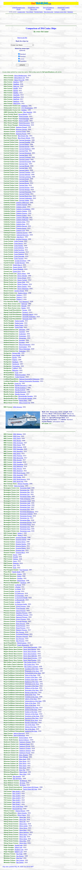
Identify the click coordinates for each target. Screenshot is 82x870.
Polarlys (14, 359)
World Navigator (24, 118)
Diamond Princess (22, 617)
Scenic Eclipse (23, 737)
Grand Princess (21, 606)
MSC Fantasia (17, 447)
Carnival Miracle (24, 166)
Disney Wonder (22, 276)
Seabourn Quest (24, 744)
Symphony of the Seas (32, 716)
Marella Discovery (20, 392)
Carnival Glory (23, 164)
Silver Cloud (23, 772)
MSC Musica (17, 440)
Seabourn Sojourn (25, 742)
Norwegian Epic (25, 509)
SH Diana (23, 785)
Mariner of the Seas (31, 692)
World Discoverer (24, 123)
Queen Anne (17, 271)
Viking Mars (23, 830)
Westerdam (22, 338)
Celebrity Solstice (21, 211)
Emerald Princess (21, 621)
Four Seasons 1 (24, 301)
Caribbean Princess (22, 615)
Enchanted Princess (22, 634)
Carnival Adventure (25, 153)
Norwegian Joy (24, 518)
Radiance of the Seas (31, 682)
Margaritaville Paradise (25, 396)
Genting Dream (19, 291)
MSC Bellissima (18, 466)
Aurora (15, 555)
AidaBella (16, 84)
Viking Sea (22, 819)
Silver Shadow (23, 755)
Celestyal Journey (22, 232)
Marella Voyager (20, 394)
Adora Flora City (19, 80)
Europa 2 (25, 312)
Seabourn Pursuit (24, 752)
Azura (15, 561)
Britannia (16, 563)
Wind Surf (19, 858)
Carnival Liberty (24, 170)
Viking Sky (22, 821)
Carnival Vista (23, 185)
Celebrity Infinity (21, 207)
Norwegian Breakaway (27, 511)
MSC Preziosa (17, 455)
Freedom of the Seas (31, 697)
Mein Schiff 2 (16, 802)
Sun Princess (20, 638)
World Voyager (23, 116)
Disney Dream (21, 278)
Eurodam (22, 342)
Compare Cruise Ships (60, 12)
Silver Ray (22, 770)
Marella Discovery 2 (21, 385)
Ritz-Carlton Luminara (31, 666)
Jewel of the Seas (30, 694)
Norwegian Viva (25, 527)
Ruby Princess (20, 623)
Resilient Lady (19, 849)
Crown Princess (21, 619)
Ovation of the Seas (31, 712)
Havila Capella (19, 321)
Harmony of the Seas (31, 714)
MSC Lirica (16, 436)
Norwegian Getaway (26, 514)
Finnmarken (16, 366)
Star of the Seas (30, 729)
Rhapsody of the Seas (32, 671)
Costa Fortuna (18, 241)
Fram (16, 372)
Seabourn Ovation (25, 748)
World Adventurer (24, 125)
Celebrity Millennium (22, 202)
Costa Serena (18, 243)
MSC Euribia (17, 477)
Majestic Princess (21, 630)
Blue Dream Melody (24, 138)
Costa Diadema (19, 254)
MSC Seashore (18, 470)
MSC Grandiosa (18, 464)
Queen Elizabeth (18, 269)
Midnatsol (15, 370)
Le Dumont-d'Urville (21, 597)
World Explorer (22, 643)
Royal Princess (20, 625)
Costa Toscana (19, 258)
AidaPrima (16, 97)
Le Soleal (18, 589)
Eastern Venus (22, 293)
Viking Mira (22, 841)
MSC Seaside (17, 460)
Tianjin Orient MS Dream (30, 787)
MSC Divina (17, 453)
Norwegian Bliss (25, 520)
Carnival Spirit (23, 155)
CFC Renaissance (27, 108)
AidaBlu (15, 88)
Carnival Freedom (24, 172)
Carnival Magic (23, 181)
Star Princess (20, 641)
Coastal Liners (21, 12)
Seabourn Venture (25, 750)
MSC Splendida (18, 449)
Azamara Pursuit (21, 133)
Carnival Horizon (24, 187)
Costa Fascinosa (19, 252)
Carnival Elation (24, 144)
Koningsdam (23, 347)
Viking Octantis (22, 813)
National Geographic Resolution (29, 381)
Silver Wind (22, 774)
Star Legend (20, 860)
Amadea (19, 578)
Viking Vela (22, 836)
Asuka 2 (20, 533)
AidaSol (15, 90)
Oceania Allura (20, 552)
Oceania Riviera (21, 548)
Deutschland (21, 580)
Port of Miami (29, 12)
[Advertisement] (41, 19)
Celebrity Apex (20, 224)
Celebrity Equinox (21, 213)
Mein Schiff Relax (17, 806)
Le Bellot (17, 602)
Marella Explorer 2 (21, 387)
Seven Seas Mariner (29, 649)
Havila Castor (19, 323)
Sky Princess (20, 632)
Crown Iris (17, 383)
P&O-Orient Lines (48, 12)
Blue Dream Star (23, 136)
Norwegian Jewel (25, 501)
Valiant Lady (18, 847)
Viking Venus (23, 828)
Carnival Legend (24, 159)
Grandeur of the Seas (32, 669)
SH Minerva (23, 780)
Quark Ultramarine (23, 645)
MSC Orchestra (18, 443)
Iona (14, 565)
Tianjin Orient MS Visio (30, 789)
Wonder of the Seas (31, 722)
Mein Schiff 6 (16, 798)
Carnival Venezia (24, 189)
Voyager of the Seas (31, 677)
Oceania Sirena (21, 542)
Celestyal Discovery (22, 235)
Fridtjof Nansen (20, 377)
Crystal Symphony (20, 260)
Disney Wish (21, 282)
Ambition (24, 110)
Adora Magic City (19, 77)
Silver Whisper (23, 757)
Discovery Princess (22, 636)
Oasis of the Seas (30, 703)
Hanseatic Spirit (27, 319)
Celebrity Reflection (22, 219)
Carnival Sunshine (25, 140)
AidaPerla (16, 99)
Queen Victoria (17, 267)
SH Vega (22, 783)
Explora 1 (19, 295)
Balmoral (24, 304)
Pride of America (25, 498)
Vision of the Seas (30, 675)
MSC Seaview (17, 462)
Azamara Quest (21, 131)
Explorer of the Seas (31, 679)
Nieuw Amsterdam (24, 344)
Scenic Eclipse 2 (24, 740)
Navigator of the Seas (32, 686)
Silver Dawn (22, 765)
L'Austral (17, 587)
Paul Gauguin (23, 570)
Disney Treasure (22, 284)
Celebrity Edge (21, 222)
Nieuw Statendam (24, 349)
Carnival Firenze (24, 194)
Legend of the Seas (31, 731)
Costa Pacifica (18, 245)
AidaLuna (16, 86)
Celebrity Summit (21, 204)
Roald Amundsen (20, 374)
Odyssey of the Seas (31, 720)
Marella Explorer (20, 390)
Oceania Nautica (21, 544)
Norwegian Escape (26, 516)
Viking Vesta (23, 839)
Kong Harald (16, 355)
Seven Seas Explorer (30, 653)
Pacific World (16, 572)
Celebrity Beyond (21, 226)
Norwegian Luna (25, 531)
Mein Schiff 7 (16, 804)
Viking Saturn (23, 834)
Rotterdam (22, 351)
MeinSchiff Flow (17, 808)
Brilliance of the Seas (31, 688)
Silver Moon (22, 763)
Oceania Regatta (21, 537)
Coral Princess (20, 608)
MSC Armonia (17, 407)
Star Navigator (17, 778)
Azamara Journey (21, 129)
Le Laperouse (19, 593)
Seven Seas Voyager (29, 651)
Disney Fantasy (22, 280)
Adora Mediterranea (20, 75)
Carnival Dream (24, 179)
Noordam (22, 340)
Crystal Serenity (20, 263)
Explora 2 (19, 297)
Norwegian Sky (25, 490)
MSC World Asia (18, 481)
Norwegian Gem (25, 507)
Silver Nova (22, 768)
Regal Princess (21, 628)
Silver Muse (22, 761)
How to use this (22, 37)
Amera (19, 576)
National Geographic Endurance (29, 379)
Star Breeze (20, 856)
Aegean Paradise (23, 483)
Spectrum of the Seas (32, 718)
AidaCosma (16, 103)
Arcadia (15, 557)
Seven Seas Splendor (30, 656)
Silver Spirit (22, 759)
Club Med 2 (20, 237)
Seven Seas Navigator (30, 647)
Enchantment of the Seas (33, 673)
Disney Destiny (22, 286)
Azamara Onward (21, 127)
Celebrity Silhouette (22, 217)
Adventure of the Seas (32, 684)
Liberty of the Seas (31, 699)
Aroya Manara (22, 114)
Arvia (14, 567)
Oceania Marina (21, 546)
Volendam (22, 329)
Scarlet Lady (19, 845)
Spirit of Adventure (19, 735)
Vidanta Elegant (20, 811)
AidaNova (16, 101)
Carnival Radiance (25, 149)
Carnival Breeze (24, 183)
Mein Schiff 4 (16, 793)
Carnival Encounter (25, 161)
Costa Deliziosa (19, 248)
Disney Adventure (22, 288)
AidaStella (16, 95)
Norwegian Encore (26, 522)
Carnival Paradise (24, 142)
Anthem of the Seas (31, 709)
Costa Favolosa (19, 250)
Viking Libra (23, 843)
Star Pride (19, 854)
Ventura (15, 559)
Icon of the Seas (30, 724)
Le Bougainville (20, 600)
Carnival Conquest (25, 157)
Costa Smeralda (19, 256)
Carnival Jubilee (24, 200)
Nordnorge (15, 364)
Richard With (16, 353)
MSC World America (19, 479)
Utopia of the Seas (31, 727)
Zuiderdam (22, 334)
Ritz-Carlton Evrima (30, 662)
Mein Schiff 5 (16, 796)
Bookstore (70, 12)
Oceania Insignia (21, 539)
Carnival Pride (23, 151)
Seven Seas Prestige (29, 660)
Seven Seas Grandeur (30, 658)
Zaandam (22, 331)
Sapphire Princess (22, 613)
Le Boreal (18, 585)
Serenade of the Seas (32, 690)
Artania (19, 574)
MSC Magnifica (18, 451)
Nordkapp (15, 362)
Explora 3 (19, 299)
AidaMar (15, 92)
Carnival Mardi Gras (25, 196)
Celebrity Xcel (20, 230)
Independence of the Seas (33, 701)
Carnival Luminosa (25, 177)
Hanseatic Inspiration (29, 316)
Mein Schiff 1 (16, 800)
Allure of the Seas (30, 705)
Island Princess (21, 610)
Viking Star (22, 817)
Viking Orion (23, 824)
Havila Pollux (19, 327)
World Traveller (24, 121)
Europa (24, 310)
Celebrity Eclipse (21, 215)
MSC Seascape (18, 475)
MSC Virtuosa (17, 468)
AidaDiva (16, 82)
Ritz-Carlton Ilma (29, 664)
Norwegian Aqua (25, 529)
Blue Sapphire (27, 112)
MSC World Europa (19, 473)
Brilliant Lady (19, 851)
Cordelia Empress (21, 239)
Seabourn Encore (24, 746)
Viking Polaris (21, 815)
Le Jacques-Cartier (21, 604)
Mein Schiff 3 (16, 791)
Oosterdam (22, 336)
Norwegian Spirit (25, 488)
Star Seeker (20, 862)
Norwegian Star (25, 492)
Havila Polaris (19, 325)
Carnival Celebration (25, 198)
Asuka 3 (20, 535)
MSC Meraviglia (18, 458)
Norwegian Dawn (25, 496)
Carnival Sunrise (24, 146)
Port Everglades (38, 12)
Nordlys (14, 357)
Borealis (23, 306)
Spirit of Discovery (19, 733)
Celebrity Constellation (23, 209)
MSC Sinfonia (17, 434)
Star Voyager (17, 776)
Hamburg (23, 582)
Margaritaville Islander (25, 398)
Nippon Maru (23, 400)
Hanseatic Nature (27, 314)
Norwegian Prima (25, 524)
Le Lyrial (17, 591)
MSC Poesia (17, 445)
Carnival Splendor (24, 174)
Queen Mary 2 (17, 265)
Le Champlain (19, 595)
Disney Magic (21, 273)
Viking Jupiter (23, 826)
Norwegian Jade (25, 503)
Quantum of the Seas (31, 707)
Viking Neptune (24, 832)
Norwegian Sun (25, 494)
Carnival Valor (23, 168)
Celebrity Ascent (21, 228)
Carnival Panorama (25, 192)
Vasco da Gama (19, 486)
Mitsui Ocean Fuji (24, 403)
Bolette (23, 308)
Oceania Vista (20, 550)
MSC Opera (17, 438)
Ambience (24, 105)
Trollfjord (15, 368)
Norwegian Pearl (25, 505)
